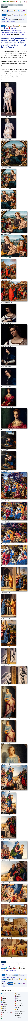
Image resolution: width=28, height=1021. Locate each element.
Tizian (11, 32)
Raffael (7, 32)
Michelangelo (18, 30)
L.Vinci (12, 30)
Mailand (5, 1004)
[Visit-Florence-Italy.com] (24, 2)
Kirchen (22, 19)
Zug (18, 1002)
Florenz (4, 998)
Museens (4, 1015)
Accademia (18, 996)
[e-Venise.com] (22, 2)
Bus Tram (18, 1007)
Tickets (9, 19)
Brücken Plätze (5, 21)
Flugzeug (19, 1000)
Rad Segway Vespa (20, 1011)
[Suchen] (20, 2)
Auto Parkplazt (19, 1005)
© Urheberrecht (18, 1017)
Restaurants (5, 1019)
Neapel (21, 11)
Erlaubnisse (13, 28)
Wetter (4, 1006)
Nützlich (22, 15)
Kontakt (4, 993)
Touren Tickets (6, 1012)
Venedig (5, 11)
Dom (17, 998)
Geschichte (12, 21)
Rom (16, 11)
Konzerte (16, 15)
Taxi (17, 1009)
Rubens (22, 34)
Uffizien (18, 994)
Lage (6, 28)
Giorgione (16, 32)
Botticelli (8, 30)
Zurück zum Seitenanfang (7, 990)
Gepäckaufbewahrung (22, 1003)
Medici (20, 32)
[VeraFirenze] (26, 2)
